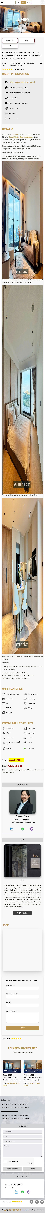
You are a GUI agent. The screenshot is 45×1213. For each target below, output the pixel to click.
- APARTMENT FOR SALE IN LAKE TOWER (15, 1107)
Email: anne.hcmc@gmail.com (22, 822)
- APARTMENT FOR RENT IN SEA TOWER (14, 1115)
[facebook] (16, 1192)
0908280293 (16, 1184)
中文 (28, 2)
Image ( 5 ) (10, 40)
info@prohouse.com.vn (17, 1188)
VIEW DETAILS (22, 913)
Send (22, 1028)
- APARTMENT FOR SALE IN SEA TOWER (14, 1104)
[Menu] (2, 2)
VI (18, 2)
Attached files (12, 1169)
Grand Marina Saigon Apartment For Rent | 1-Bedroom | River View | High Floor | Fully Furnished (11, 1079)
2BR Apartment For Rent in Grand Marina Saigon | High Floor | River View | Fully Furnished (32, 1079)
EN (23, 2)
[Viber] (28, 1192)
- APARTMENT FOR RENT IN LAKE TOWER (15, 1118)
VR (10, 46)
